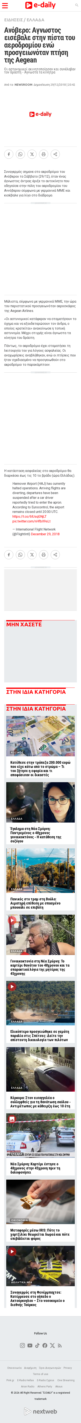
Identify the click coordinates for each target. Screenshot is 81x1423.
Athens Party (45, 1386)
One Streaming (66, 1380)
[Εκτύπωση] (43, 154)
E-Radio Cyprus (46, 1380)
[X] (32, 154)
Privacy (68, 1367)
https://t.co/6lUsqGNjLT (29, 516)
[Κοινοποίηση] (55, 154)
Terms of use (40, 1374)
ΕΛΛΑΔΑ (35, 19)
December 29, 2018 (45, 534)
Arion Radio (28, 1386)
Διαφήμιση (30, 1367)
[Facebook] (8, 154)
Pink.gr (10, 1380)
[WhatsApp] (20, 154)
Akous (59, 1386)
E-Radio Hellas (25, 1380)
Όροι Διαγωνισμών (50, 1367)
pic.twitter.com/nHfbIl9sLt (31, 521)
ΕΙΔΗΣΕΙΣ (13, 19)
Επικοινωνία (14, 1367)
